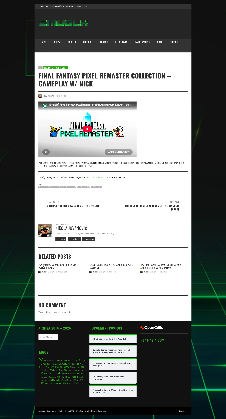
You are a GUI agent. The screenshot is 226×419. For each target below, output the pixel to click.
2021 (57, 377)
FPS (81, 373)
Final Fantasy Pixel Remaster (65, 187)
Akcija (82, 360)
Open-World (78, 370)
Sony (63, 373)
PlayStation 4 (96, 187)
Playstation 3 (57, 380)
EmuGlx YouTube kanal (96, 177)
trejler (45, 370)
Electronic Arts (56, 383)
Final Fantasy (48, 187)
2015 (77, 373)
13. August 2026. (62, 272)
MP (79, 367)
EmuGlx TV (48, 67)
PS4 (51, 370)
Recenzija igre (76, 379)
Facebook (75, 239)
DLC (48, 383)
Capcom (73, 367)
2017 (71, 383)
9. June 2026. (162, 272)
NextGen (47, 360)
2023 (40, 187)
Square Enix (44, 367)
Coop (68, 360)
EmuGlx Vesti (61, 67)
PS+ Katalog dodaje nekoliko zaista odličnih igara (57, 266)
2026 (49, 380)
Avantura (78, 383)
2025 (81, 376)
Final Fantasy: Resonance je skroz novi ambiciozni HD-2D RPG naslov (161, 266)
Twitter (62, 239)
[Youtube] (179, 6)
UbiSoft (75, 360)
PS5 (57, 367)
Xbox (65, 383)
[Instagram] (169, 6)
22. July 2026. (112, 272)
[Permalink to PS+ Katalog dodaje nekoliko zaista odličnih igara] (62, 287)
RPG (56, 370)
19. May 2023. (62, 96)
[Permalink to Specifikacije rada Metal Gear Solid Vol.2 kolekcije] (113, 289)
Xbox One (61, 363)
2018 (62, 367)
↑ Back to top (183, 411)
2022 (54, 360)
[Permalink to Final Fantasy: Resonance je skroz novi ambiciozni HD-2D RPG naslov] (164, 287)
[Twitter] (174, 6)
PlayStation (65, 370)
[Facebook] (164, 6)
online (44, 380)
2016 (66, 380)
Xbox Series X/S (75, 363)
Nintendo (69, 373)
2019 (52, 366)
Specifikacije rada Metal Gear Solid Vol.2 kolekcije (111, 266)
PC (40, 359)
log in (49, 312)
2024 (83, 367)
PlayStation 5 (69, 376)
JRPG (67, 367)
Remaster (51, 364)
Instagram (90, 239)
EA (65, 360)
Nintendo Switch (83, 187)
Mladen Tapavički (48, 272)
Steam (60, 360)
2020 (43, 383)
